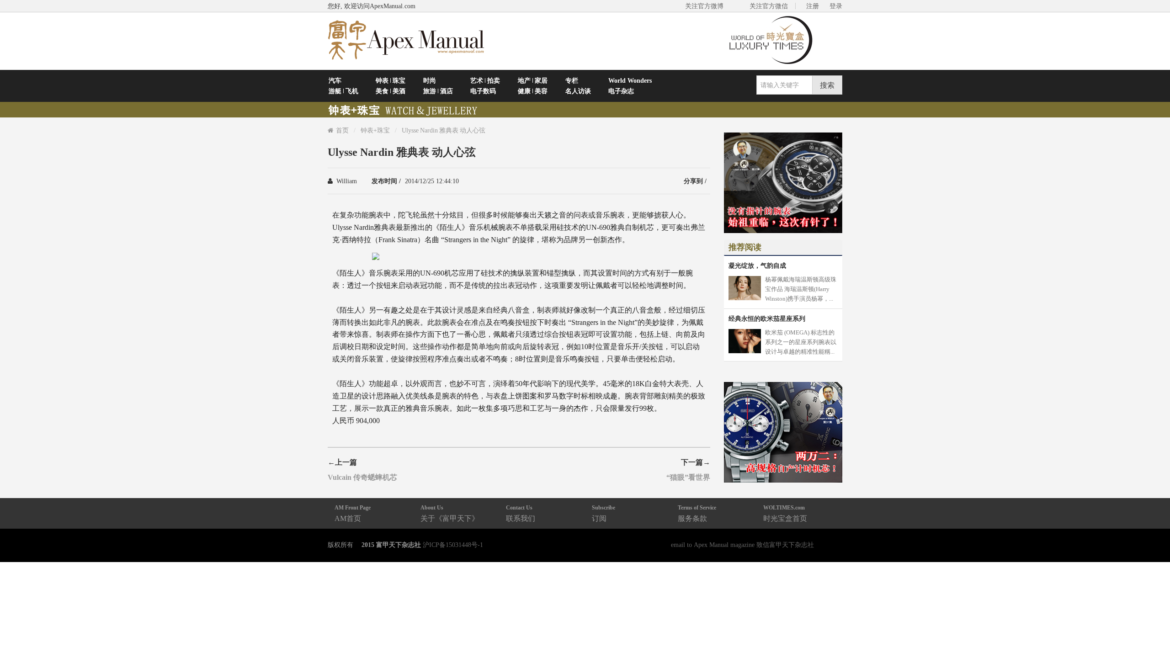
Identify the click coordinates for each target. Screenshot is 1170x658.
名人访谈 (578, 91)
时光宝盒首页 (785, 513)
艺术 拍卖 (485, 80)
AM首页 (353, 513)
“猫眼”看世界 (688, 477)
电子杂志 (621, 91)
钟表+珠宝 (375, 130)
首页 (342, 130)
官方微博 (1152, 629)
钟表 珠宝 (390, 80)
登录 (836, 6)
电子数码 (483, 91)
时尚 (429, 80)
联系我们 (520, 513)
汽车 (335, 80)
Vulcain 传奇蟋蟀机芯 (362, 477)
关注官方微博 (704, 6)
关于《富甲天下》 (449, 513)
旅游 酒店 (438, 91)
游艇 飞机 (343, 91)
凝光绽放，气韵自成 (757, 265)
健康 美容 (533, 91)
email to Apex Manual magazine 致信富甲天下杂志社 (742, 544)
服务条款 (697, 513)
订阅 (603, 513)
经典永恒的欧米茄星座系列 (767, 318)
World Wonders (630, 80)
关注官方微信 (769, 6)
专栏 (571, 80)
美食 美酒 (390, 91)
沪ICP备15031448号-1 (453, 544)
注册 (812, 6)
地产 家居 (533, 80)
